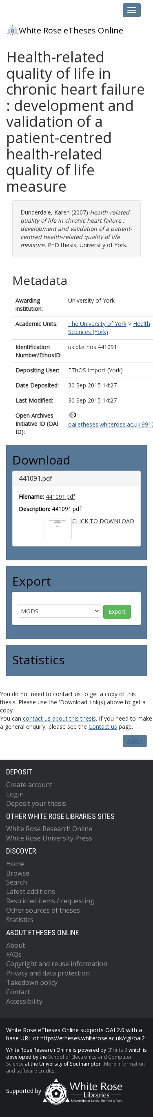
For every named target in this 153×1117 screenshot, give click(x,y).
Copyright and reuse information (56, 963)
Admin (134, 740)
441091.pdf (60, 496)
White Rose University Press (49, 838)
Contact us (103, 726)
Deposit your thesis (36, 803)
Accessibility (24, 1001)
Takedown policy (32, 982)
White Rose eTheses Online (71, 30)
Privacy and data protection (48, 973)
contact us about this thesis (59, 718)
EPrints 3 (117, 1049)
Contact (18, 991)
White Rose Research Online (49, 828)
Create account (29, 784)
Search (16, 882)
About (15, 945)
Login (15, 794)
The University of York (97, 323)
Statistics (19, 919)
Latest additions (30, 891)
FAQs (14, 954)
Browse (17, 873)
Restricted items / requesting (50, 900)
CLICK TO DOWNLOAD (103, 521)
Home (15, 863)
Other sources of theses (43, 910)
